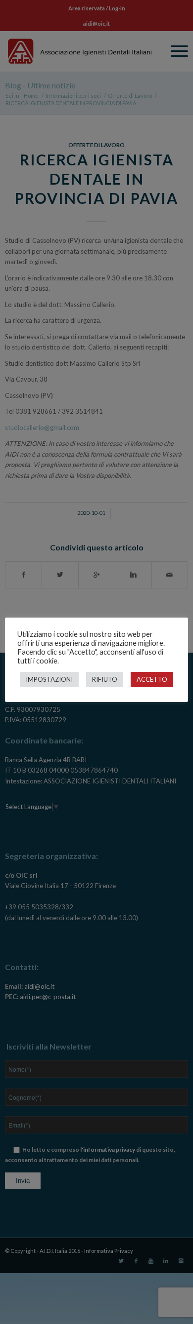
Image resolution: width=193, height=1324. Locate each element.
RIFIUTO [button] (104, 679)
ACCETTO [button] (152, 679)
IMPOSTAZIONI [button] (49, 679)
